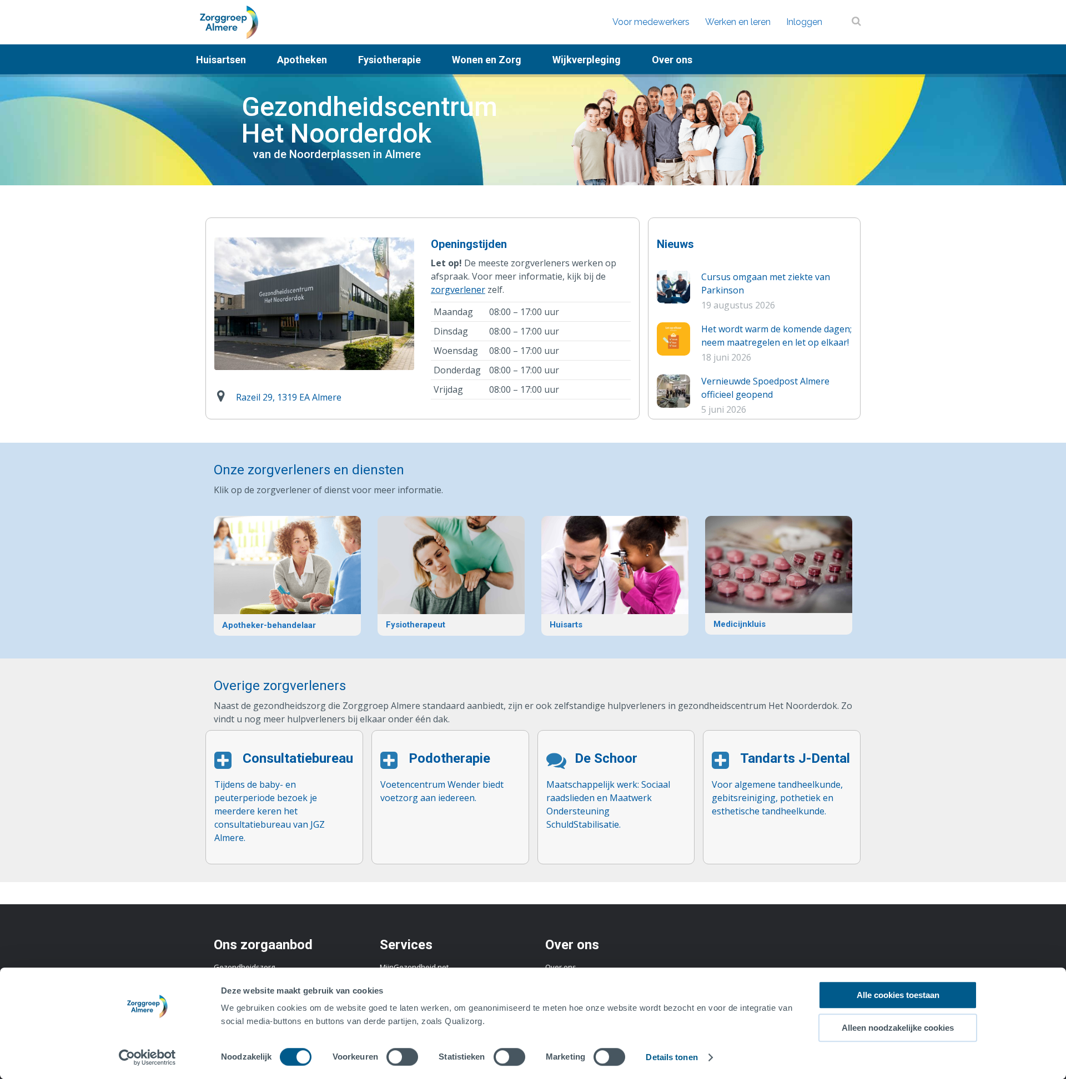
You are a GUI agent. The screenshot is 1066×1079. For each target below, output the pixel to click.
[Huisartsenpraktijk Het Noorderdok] (614, 576)
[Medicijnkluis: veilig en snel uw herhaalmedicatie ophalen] (778, 575)
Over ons (560, 967)
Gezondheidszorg (244, 967)
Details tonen (671, 1057)
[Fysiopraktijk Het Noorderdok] (451, 576)
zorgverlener (458, 289)
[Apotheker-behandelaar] (287, 576)
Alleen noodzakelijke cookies (898, 1027)
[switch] (402, 1057)
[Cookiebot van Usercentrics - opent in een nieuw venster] (147, 1057)
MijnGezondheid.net (414, 967)
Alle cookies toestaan (898, 995)
